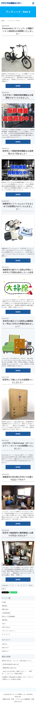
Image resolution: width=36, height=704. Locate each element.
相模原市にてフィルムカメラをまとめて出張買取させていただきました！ (18, 206)
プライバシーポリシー (8, 631)
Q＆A (3, 623)
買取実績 (4, 620)
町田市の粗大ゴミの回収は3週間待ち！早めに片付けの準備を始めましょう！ (18, 323)
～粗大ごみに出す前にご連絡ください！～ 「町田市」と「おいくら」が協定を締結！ (17, 672)
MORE (18, 86)
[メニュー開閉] (33, 3)
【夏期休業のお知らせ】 (9, 668)
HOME (2, 20)
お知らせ (4, 644)
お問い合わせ (6, 627)
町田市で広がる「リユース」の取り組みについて (16, 660)
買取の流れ (5, 609)
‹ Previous (5, 585)
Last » (4, 589)
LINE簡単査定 (6, 613)
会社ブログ (5, 647)
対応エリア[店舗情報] (8, 616)
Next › (31, 585)
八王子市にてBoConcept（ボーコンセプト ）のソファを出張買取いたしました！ (18, 446)
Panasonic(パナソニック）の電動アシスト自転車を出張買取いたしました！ (18, 31)
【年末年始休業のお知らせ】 (10, 664)
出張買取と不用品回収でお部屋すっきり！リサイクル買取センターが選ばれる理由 (17, 678)
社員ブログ (5, 651)
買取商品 (4, 606)
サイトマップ (6, 634)
